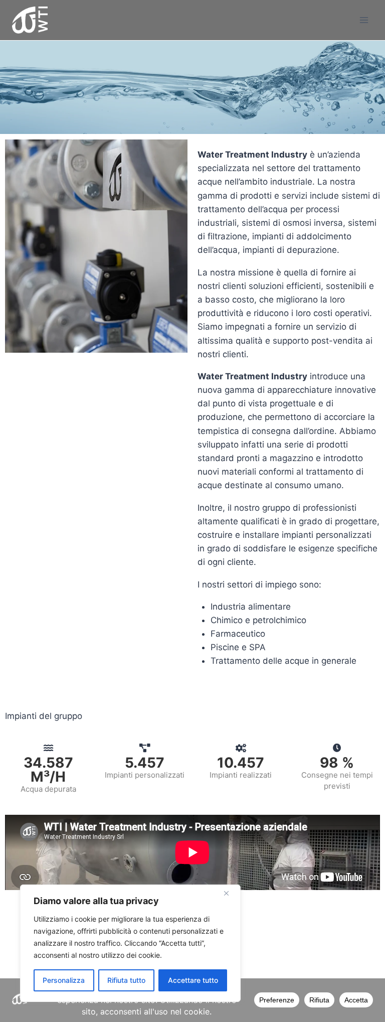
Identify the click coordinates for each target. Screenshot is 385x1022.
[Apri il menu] (363, 20)
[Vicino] (230, 893)
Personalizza (64, 980)
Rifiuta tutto (126, 980)
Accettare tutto (193, 980)
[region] (130, 943)
